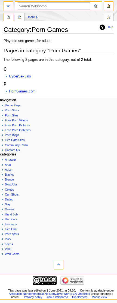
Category (8, 17)
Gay (8, 204)
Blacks (9, 174)
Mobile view (99, 297)
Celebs (9, 189)
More (31, 17)
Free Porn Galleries (18, 130)
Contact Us (12, 150)
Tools (108, 17)
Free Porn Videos (16, 120)
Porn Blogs (12, 135)
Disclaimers (80, 297)
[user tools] (108, 6)
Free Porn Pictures (17, 125)
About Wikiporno (57, 297)
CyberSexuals (20, 76)
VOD (8, 249)
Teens (9, 244)
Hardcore (11, 219)
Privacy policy (33, 297)
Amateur (10, 159)
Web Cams (12, 254)
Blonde (9, 179)
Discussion (19, 17)
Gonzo (9, 209)
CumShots (12, 194)
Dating (9, 199)
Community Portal (16, 145)
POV (8, 239)
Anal (8, 164)
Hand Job (11, 214)
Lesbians (11, 224)
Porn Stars (12, 110)
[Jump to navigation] (8, 6)
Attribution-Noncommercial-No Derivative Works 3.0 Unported (49, 293)
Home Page (12, 105)
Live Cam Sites (15, 140)
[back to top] (58, 264)
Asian (8, 169)
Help (109, 27)
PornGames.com (22, 91)
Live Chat (11, 229)
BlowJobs (11, 184)
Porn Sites (12, 115)
